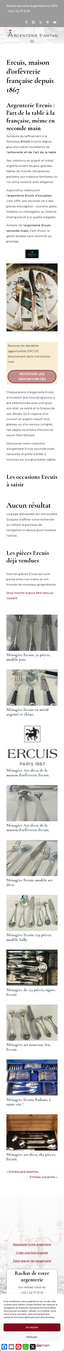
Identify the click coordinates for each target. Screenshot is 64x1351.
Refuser (32, 1337)
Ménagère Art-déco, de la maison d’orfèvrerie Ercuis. (27, 772)
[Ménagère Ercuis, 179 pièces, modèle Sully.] (32, 913)
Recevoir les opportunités (32, 376)
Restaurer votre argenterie (32, 1244)
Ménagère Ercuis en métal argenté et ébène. (27, 712)
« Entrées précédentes (22, 1171)
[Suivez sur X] (40, 22)
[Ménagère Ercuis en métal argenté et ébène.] (32, 687)
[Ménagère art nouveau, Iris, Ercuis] (32, 1023)
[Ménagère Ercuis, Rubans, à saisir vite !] (32, 1077)
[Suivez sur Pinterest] (47, 22)
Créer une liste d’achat (32, 1252)
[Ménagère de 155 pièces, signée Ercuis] (32, 968)
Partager (43, 1345)
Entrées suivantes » (44, 1177)
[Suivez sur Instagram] (33, 22)
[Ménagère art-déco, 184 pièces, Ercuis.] (32, 1132)
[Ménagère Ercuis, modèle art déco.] (32, 858)
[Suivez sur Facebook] (26, 22)
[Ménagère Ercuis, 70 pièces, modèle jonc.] (32, 633)
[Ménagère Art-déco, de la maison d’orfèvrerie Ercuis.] (32, 745)
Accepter (32, 1327)
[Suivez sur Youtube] (55, 22)
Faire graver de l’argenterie (32, 1261)
